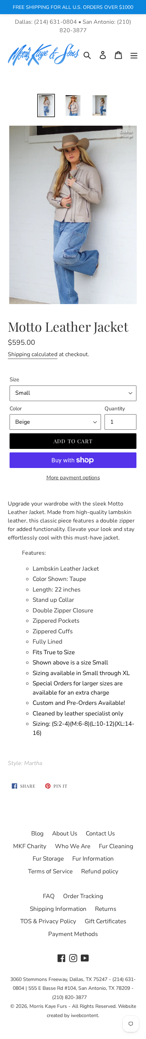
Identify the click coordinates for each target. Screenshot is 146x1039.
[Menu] (134, 55)
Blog (37, 833)
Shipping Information (58, 909)
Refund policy (99, 871)
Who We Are (72, 846)
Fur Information (93, 859)
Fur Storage (48, 859)
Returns (105, 909)
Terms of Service (50, 871)
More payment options (73, 477)
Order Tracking (83, 896)
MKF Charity (29, 846)
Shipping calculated (32, 354)
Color (16, 408)
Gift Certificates (105, 921)
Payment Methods (73, 934)
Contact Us (100, 833)
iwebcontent (84, 1015)
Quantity (115, 408)
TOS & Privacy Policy (48, 921)
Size (14, 379)
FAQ (49, 896)
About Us (64, 833)
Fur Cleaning (116, 846)
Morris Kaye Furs (48, 1006)
